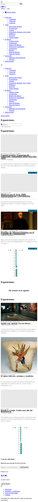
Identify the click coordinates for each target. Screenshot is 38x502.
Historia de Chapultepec (16, 47)
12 (16, 270)
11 (16, 268)
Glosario (11, 59)
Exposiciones (13, 28)
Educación (8, 56)
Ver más (32, 172)
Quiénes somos (14, 41)
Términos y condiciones (12, 491)
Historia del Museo (15, 45)
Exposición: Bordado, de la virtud (20, 32)
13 (16, 272)
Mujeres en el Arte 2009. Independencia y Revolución (15, 195)
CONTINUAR (24, 467)
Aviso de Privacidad (11, 493)
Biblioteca (12, 34)
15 (16, 276)
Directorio (8, 489)
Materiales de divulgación (17, 58)
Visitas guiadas (13, 37)
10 (16, 266)
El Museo (8, 39)
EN (8, 9)
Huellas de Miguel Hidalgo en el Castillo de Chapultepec (17, 233)
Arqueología (13, 48)
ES (4, 9)
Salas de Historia (14, 52)
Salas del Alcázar (14, 54)
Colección (8, 17)
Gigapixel (12, 23)
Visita (7, 25)
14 (16, 274)
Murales (11, 50)
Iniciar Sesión (11, 12)
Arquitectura (13, 43)
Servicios (12, 36)
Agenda (11, 30)
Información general (15, 26)
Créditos (7, 495)
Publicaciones (9, 61)
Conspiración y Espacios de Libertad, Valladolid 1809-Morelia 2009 (19, 156)
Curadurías (12, 19)
